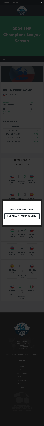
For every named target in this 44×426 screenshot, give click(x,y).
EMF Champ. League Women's (22, 216)
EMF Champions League (22, 209)
